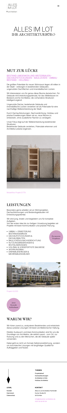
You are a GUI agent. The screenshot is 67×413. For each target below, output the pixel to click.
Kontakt (9, 391)
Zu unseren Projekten (56, 237)
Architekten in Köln (41, 378)
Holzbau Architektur (41, 380)
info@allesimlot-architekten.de (45, 399)
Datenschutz (11, 395)
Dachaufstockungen (41, 376)
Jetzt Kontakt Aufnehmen (13, 305)
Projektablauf (39, 373)
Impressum (10, 393)
